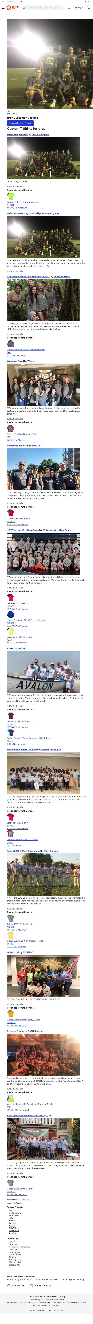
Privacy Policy (12, 1303)
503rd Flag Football (17, 134)
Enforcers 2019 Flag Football (22, 213)
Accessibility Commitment (50, 1303)
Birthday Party (15, 1259)
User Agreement (69, 1303)
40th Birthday (15, 1262)
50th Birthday (15, 1254)
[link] (12, 7)
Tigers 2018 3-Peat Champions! (24, 851)
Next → (26, 1199)
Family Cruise (14, 1252)
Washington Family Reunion (22, 749)
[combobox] (43, 7)
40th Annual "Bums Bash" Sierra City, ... (27, 1115)
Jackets (12, 1223)
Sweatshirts (14, 1231)
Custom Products (35, 1297)
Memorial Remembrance (19, 1247)
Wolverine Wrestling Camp (57, 530)
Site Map (62, 1297)
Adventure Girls (62, 276)
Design (20, 123)
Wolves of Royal (15, 361)
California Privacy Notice (29, 1303)
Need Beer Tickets (17, 445)
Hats (11, 1218)
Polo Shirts (13, 1228)
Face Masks (14, 1215)
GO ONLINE (13, 952)
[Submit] (24, 7)
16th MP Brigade (40, 134)
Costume (13, 1244)
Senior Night (14, 1265)
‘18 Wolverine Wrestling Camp (23, 530)
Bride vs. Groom (15, 1031)
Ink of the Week (14, 1203)
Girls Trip (12, 1257)
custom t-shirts (58, 1300)
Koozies (12, 1226)
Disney (12, 1242)
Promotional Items (50, 1297)
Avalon (10, 648)
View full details (15, 186)
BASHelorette (35, 1031)
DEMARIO (28, 952)
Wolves (31, 361)
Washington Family (50, 749)
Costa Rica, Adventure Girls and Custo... (28, 276)
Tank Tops (13, 1233)
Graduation (14, 1249)
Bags (11, 1210)
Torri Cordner (51, 851)
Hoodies (12, 1220)
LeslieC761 (35, 445)
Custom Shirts (15, 1213)
